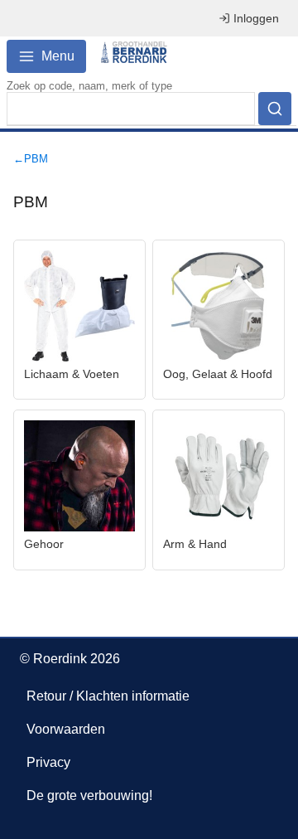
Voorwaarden (65, 729)
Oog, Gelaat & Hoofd (217, 374)
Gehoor (44, 543)
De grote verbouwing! (89, 795)
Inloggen (256, 18)
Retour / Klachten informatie (108, 696)
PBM (36, 159)
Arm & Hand (195, 543)
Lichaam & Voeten (71, 374)
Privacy (48, 762)
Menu (57, 56)
